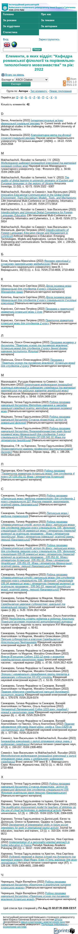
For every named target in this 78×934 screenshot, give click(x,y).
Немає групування (60, 91)
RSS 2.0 (71, 84)
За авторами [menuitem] (49, 26)
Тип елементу (39, 91)
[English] (7, 43)
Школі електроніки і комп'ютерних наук (43, 922)
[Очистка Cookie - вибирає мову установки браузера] (14, 43)
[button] (16, 84)
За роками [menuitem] (9, 20)
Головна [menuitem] (8, 14)
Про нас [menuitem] (46, 14)
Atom (73, 78)
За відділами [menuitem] (11, 26)
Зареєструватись (49, 39)
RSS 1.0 (71, 81)
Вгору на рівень (14, 74)
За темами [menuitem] (47, 20)
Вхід (5, 39)
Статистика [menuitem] (10, 32)
